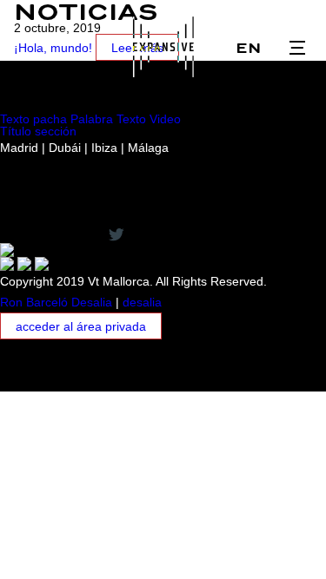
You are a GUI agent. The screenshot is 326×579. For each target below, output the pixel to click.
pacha (50, 119)
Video (165, 119)
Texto (15, 119)
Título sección (38, 131)
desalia (142, 302)
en (248, 48)
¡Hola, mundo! (53, 48)
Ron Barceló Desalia (56, 302)
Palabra (91, 119)
